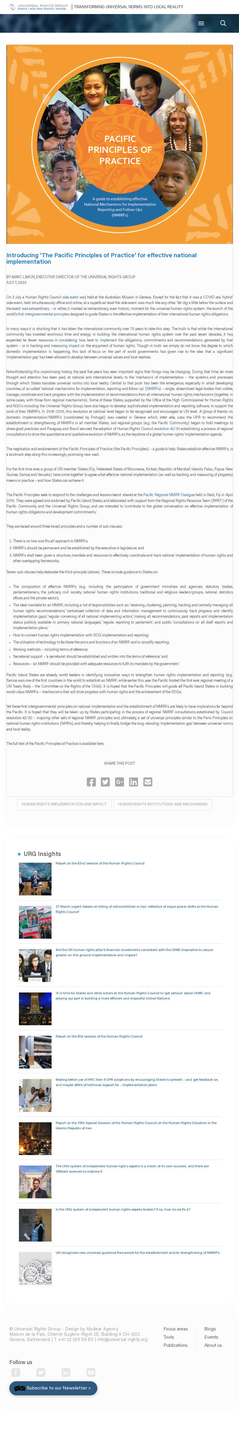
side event (70, 297)
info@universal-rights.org (122, 1340)
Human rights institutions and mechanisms (163, 804)
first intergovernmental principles (43, 314)
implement (107, 340)
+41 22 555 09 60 (75, 1340)
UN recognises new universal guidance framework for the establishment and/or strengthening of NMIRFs (137, 1253)
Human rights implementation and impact (64, 804)
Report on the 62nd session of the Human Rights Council (100, 863)
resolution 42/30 (167, 429)
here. (100, 744)
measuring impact (65, 346)
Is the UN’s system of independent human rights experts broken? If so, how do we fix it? (123, 1209)
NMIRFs (153, 389)
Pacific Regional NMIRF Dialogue (169, 495)
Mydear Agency (102, 1329)
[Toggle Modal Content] (223, 23)
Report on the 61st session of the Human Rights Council (99, 1036)
